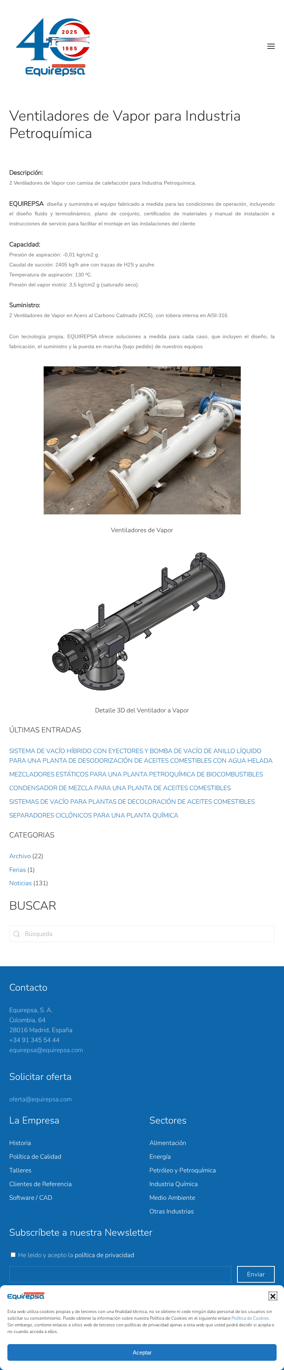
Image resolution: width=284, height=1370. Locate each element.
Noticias (20, 883)
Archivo (20, 856)
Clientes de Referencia (40, 1184)
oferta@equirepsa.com (40, 1099)
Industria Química (173, 1184)
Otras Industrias (171, 1211)
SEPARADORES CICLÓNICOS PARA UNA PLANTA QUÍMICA (93, 815)
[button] (273, 1296)
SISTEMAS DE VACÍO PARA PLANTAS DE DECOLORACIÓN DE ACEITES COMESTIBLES (132, 802)
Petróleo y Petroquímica (182, 1170)
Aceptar (142, 1352)
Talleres (20, 1170)
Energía (160, 1156)
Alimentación (167, 1143)
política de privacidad (104, 1255)
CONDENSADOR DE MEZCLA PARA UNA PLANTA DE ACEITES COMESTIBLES (120, 788)
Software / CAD (30, 1197)
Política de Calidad (35, 1156)
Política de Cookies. (250, 1318)
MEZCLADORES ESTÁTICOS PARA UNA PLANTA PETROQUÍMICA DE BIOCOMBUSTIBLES (136, 774)
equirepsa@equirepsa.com (46, 1050)
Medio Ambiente (172, 1197)
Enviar (256, 1274)
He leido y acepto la (76, 1255)
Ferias (17, 870)
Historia (20, 1143)
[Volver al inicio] (57, 46)
